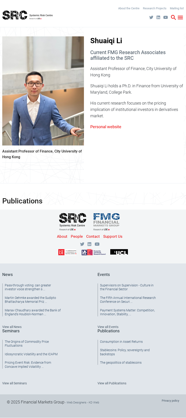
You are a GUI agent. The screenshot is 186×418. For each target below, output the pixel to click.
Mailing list (177, 8)
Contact (93, 236)
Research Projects (154, 8)
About (62, 236)
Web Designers (76, 402)
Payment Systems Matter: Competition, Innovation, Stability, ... (127, 312)
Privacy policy (170, 400)
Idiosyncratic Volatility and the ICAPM (31, 354)
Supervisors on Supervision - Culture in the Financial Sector (127, 287)
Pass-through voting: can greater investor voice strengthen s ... (28, 287)
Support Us (112, 236)
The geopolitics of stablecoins (121, 362)
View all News (12, 327)
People (77, 236)
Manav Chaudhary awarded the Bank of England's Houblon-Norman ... (33, 312)
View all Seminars (14, 383)
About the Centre (129, 8)
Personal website (105, 126)
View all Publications (112, 383)
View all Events (108, 327)
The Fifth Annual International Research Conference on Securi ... (128, 300)
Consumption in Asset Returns (121, 341)
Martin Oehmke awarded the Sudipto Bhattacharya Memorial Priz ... (30, 300)
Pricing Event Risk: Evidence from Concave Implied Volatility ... (28, 364)
